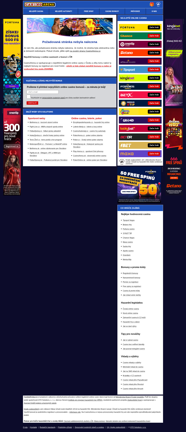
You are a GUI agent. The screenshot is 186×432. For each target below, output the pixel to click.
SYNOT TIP (127, 233)
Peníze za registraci (130, 282)
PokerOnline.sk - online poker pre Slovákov (90, 160)
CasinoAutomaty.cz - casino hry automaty (89, 131)
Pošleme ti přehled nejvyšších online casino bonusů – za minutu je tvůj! (66, 87)
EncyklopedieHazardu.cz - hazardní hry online (91, 122)
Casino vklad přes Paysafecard (135, 380)
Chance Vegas (128, 238)
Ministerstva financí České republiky (130, 397)
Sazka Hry (127, 246)
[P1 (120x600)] (174, 105)
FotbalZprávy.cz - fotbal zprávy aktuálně (45, 131)
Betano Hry (127, 225)
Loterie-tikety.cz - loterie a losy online (87, 127)
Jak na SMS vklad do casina (134, 371)
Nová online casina (130, 313)
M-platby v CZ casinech (132, 376)
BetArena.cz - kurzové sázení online (44, 122)
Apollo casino (128, 251)
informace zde (75, 412)
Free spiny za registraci (132, 286)
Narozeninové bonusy (131, 278)
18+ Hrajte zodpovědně (116, 427)
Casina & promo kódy (131, 291)
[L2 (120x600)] (12, 195)
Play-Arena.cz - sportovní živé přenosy (88, 151)
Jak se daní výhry (129, 326)
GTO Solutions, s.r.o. (138, 427)
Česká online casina (131, 309)
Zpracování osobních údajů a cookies (89, 427)
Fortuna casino (129, 229)
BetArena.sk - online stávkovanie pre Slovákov (48, 148)
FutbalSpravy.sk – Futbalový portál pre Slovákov (48, 160)
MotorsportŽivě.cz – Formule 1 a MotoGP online (48, 144)
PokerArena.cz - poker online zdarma (87, 135)
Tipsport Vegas (129, 220)
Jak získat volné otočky (132, 295)
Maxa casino (128, 242)
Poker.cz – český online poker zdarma (88, 140)
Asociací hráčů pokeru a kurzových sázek (40, 403)
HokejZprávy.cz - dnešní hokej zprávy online (47, 135)
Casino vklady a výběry (132, 363)
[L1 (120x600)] (12, 105)
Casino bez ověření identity (133, 344)
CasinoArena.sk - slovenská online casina (89, 156)
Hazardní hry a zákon (131, 322)
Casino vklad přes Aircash (133, 389)
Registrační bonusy (130, 273)
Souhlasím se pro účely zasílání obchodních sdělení (63, 98)
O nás (25, 427)
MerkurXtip (127, 260)
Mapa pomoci (99, 421)
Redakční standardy (48, 427)
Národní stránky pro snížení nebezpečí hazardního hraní (128, 421)
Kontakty (33, 427)
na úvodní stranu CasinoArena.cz (85, 51)
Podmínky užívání (65, 427)
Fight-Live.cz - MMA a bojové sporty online (46, 127)
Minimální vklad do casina (133, 367)
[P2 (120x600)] (174, 195)
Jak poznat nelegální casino (134, 349)
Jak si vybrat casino (130, 340)
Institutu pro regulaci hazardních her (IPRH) (85, 400)
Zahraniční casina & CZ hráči (134, 318)
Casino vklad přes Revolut (133, 384)
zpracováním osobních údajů (53, 98)
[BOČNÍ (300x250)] (139, 202)
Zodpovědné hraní (134, 400)
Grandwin (126, 255)
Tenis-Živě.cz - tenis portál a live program (46, 140)
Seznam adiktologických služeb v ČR (78, 421)
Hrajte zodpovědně (31, 409)
